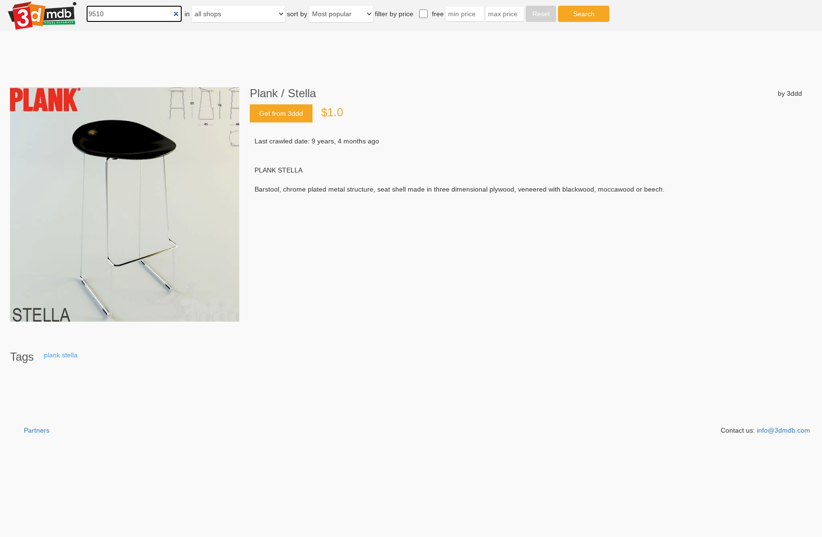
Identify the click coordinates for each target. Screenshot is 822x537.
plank (52, 355)
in (187, 14)
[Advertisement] (526, 266)
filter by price (394, 14)
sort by (297, 14)
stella (70, 355)
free (438, 14)
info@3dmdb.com (783, 430)
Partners (36, 430)
